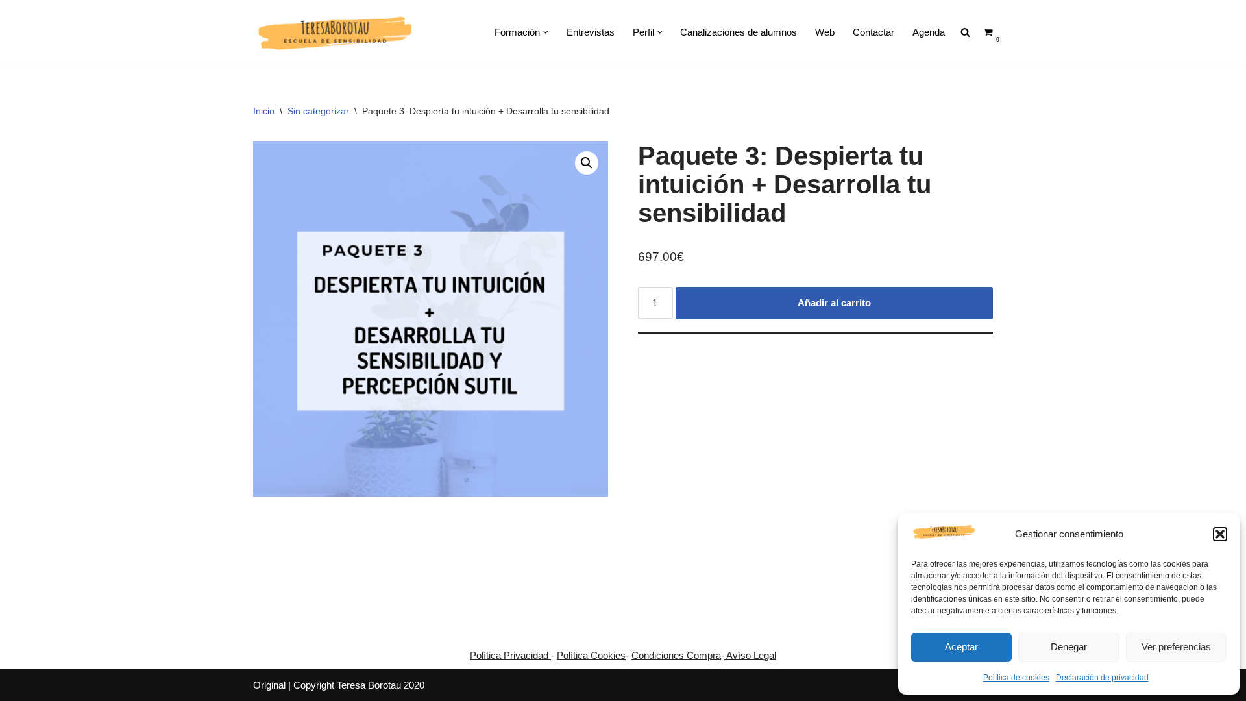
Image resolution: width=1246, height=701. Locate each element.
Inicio (264, 111)
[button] (1220, 534)
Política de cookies (1016, 677)
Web (825, 32)
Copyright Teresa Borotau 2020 (358, 685)
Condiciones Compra (676, 655)
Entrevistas (591, 32)
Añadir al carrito (834, 302)
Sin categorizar (318, 111)
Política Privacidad (510, 655)
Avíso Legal (750, 655)
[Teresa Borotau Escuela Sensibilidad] (334, 32)
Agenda (928, 32)
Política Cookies (591, 655)
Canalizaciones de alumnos (738, 32)
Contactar (873, 32)
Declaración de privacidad (1102, 677)
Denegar (1069, 646)
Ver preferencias (1176, 646)
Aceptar (961, 646)
